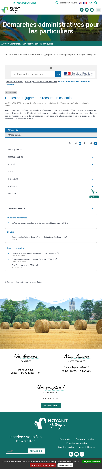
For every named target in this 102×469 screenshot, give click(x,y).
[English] (80, 2)
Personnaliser (65, 465)
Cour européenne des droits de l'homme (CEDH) (33, 259)
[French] (85, 2)
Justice (28, 81)
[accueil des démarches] (51, 68)
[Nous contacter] (90, 2)
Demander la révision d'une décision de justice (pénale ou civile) (39, 237)
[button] (98, 10)
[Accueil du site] (51, 424)
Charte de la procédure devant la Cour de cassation (34, 253)
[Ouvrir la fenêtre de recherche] (95, 2)
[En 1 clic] (94, 193)
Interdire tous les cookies (43, 465)
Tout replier (74, 143)
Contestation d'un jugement (45, 81)
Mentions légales (66, 447)
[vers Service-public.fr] (78, 74)
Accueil (4, 43)
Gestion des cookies (84, 439)
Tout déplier (89, 143)
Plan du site (65, 439)
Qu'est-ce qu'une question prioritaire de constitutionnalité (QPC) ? (40, 223)
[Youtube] (87, 10)
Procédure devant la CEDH (24, 265)
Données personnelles (76, 443)
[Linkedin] (92, 10)
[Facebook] (82, 10)
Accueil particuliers (14, 81)
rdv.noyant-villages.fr (86, 54)
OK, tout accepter (91, 461)
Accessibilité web (87, 447)
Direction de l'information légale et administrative (24, 282)
